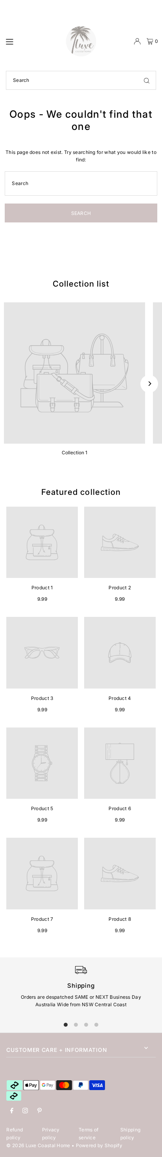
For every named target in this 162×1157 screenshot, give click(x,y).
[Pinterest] (39, 1111)
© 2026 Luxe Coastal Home (38, 1145)
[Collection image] (74, 373)
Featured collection (80, 492)
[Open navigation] (32, 40)
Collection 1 (74, 452)
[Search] (146, 80)
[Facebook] (11, 1111)
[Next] (149, 383)
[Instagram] (25, 1111)
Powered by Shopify (99, 1145)
